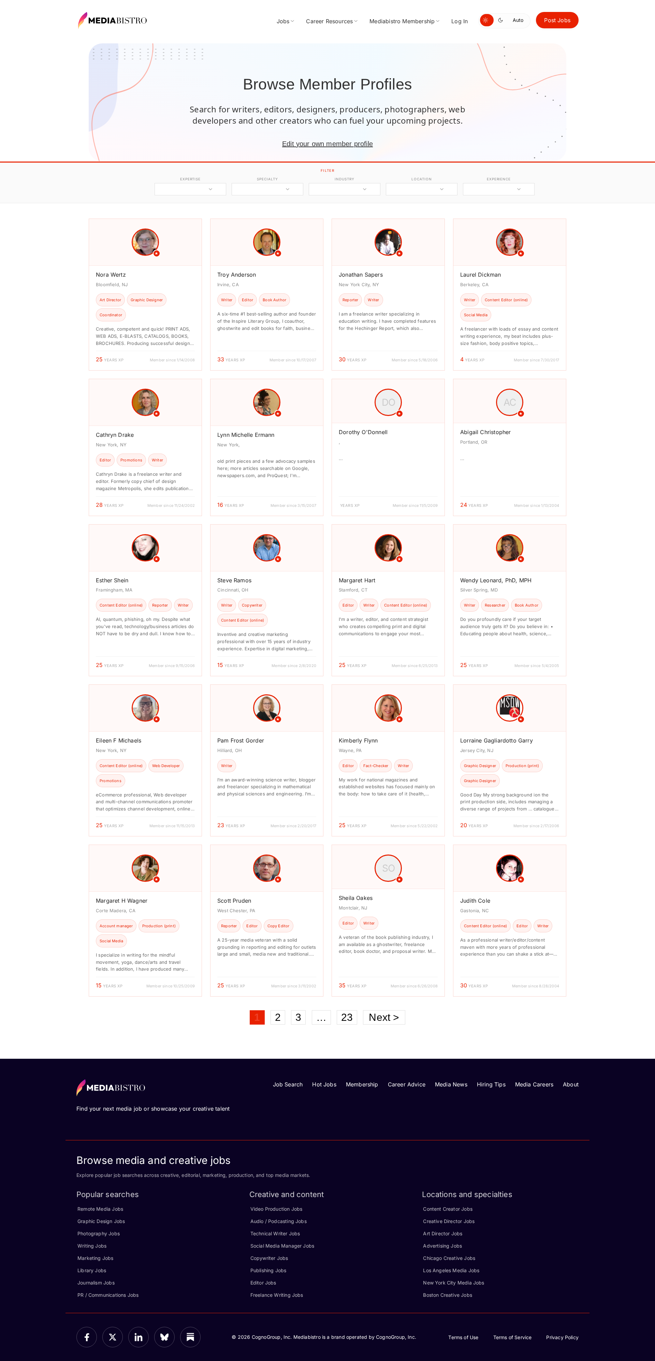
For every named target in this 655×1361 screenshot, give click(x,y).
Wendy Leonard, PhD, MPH (496, 580)
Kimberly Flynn (358, 740)
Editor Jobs (263, 1283)
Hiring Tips (491, 1084)
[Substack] (190, 1337)
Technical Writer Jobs (275, 1233)
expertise (190, 179)
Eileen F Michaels (118, 740)
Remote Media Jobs (100, 1209)
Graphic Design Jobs (101, 1221)
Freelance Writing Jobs (276, 1295)
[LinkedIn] (138, 1337)
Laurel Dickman (480, 274)
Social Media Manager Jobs (282, 1246)
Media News (451, 1084)
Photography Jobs (98, 1233)
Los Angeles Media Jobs (451, 1270)
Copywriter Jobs (269, 1258)
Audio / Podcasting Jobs (278, 1221)
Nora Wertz (111, 274)
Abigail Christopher (485, 432)
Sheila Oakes (356, 897)
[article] (145, 295)
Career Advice (406, 1084)
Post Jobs (557, 20)
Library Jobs (91, 1270)
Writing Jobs (91, 1246)
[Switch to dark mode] (502, 20)
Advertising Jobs (442, 1246)
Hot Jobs (324, 1084)
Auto (518, 20)
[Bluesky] (164, 1337)
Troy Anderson (236, 274)
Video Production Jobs (276, 1209)
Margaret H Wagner (121, 900)
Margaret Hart (357, 580)
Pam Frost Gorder (240, 740)
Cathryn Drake (115, 434)
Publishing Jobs (268, 1270)
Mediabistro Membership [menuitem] (402, 21)
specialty (267, 179)
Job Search (288, 1084)
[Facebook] (86, 1337)
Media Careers (534, 1084)
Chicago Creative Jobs (449, 1258)
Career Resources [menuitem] (329, 21)
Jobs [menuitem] (283, 21)
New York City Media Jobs (453, 1283)
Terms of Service (512, 1337)
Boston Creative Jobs (447, 1295)
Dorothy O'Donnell (363, 432)
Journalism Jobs (96, 1283)
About (571, 1084)
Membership (362, 1084)
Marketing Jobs (95, 1258)
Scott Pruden (234, 900)
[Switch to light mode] (487, 20)
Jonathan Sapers (361, 274)
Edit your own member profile (327, 144)
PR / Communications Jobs (108, 1295)
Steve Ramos (234, 580)
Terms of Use (463, 1337)
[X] (112, 1337)
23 (347, 1017)
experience (499, 179)
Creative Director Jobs (449, 1221)
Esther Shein (112, 580)
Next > (384, 1017)
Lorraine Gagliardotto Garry (496, 740)
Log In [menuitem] (459, 21)
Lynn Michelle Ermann (246, 434)
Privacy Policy (562, 1337)
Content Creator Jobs (447, 1209)
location (421, 179)
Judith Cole (475, 900)
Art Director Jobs (442, 1233)
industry (344, 179)
